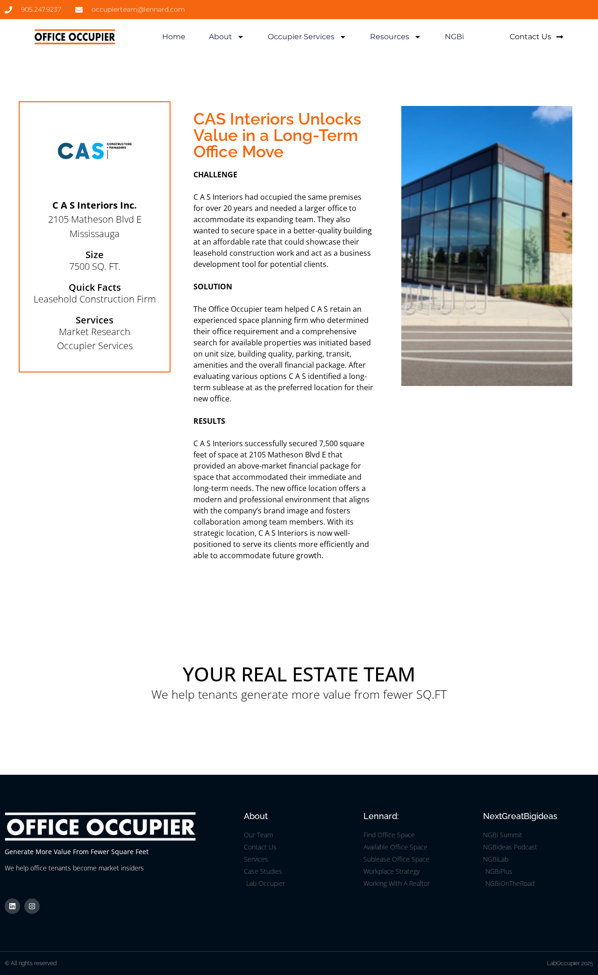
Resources (389, 36)
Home (173, 36)
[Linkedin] (12, 906)
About (220, 36)
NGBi (454, 36)
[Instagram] (32, 906)
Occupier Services (301, 36)
